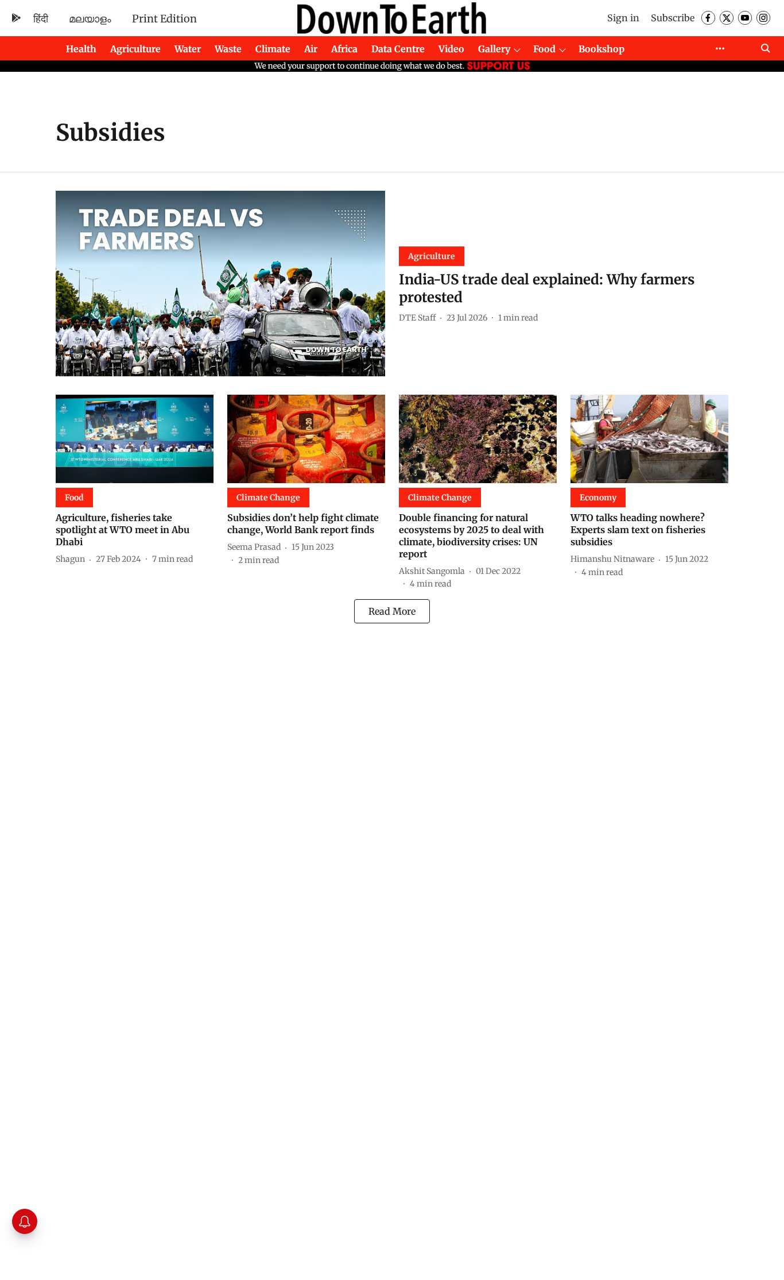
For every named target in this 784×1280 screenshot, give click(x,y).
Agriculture (135, 49)
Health (81, 49)
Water (187, 49)
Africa (344, 49)
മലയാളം (90, 18)
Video (451, 49)
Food (544, 49)
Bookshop (601, 49)
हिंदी (40, 18)
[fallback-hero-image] (220, 283)
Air (310, 49)
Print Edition (164, 18)
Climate (272, 49)
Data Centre (398, 49)
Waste (228, 49)
